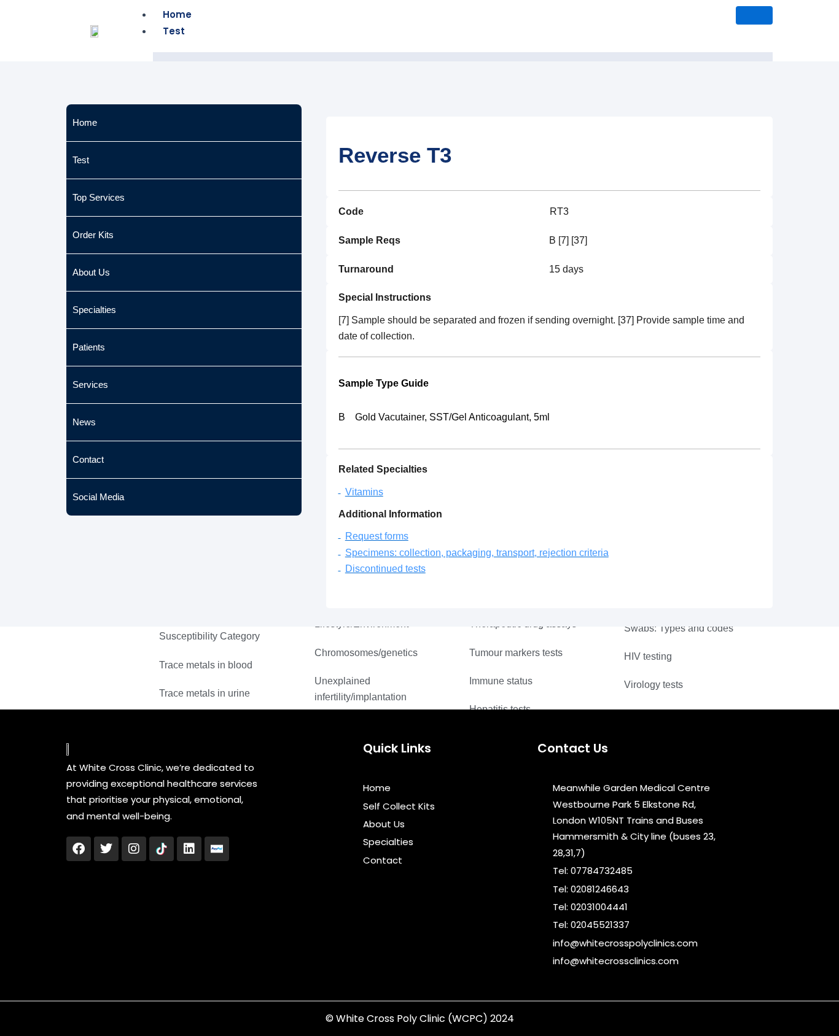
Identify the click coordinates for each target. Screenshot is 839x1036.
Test (174, 31)
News (84, 422)
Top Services (98, 197)
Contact (88, 459)
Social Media (98, 497)
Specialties (94, 309)
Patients (88, 347)
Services (90, 384)
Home (177, 14)
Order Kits (93, 235)
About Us (91, 272)
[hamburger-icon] (754, 15)
